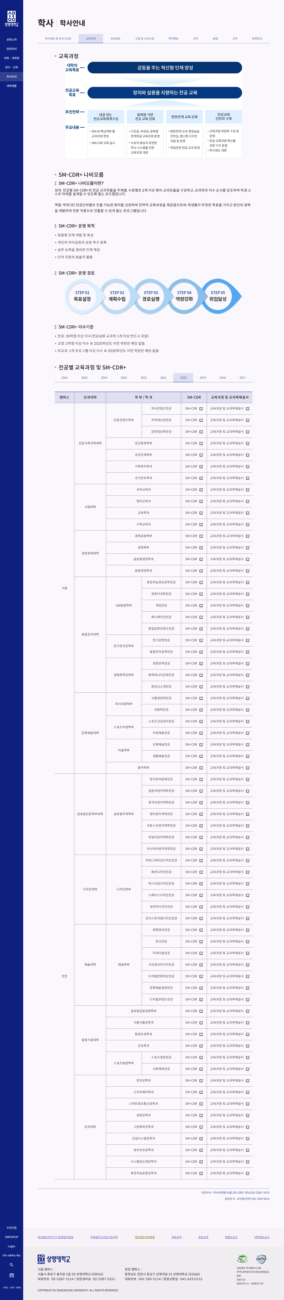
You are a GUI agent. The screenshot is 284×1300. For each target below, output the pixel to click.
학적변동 (173, 38)
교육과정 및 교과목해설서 (227, 409)
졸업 (215, 38)
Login (11, 1246)
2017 (243, 377)
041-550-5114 (150, 1279)
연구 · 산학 (11, 67)
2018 (223, 377)
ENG (5, 1287)
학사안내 (12, 76)
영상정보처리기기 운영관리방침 (55, 1237)
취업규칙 (177, 1237)
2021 (163, 377)
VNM (18, 1287)
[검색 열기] (11, 1264)
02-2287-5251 (104, 1279)
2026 (64, 377)
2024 (104, 377)
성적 (195, 38)
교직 (234, 38)
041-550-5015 (261, 1199)
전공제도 (116, 38)
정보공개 (203, 1237)
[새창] (242, 1258)
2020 (183, 377)
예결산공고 (231, 1237)
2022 (144, 377)
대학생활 (12, 86)
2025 (84, 377)
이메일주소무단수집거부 (104, 1237)
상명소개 (12, 39)
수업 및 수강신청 (144, 38)
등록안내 (257, 38)
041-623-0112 (191, 1279)
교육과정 (91, 38)
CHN (11, 1287)
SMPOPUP (11, 1237)
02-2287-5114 (63, 1279)
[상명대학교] (11, 19)
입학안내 (12, 49)
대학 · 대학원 (11, 58)
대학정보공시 (262, 1237)
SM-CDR (191, 409)
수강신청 (12, 1228)
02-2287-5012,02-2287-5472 (251, 1192)
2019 (203, 377)
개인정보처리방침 (145, 1237)
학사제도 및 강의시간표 (58, 38)
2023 (124, 377)
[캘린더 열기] (11, 1275)
